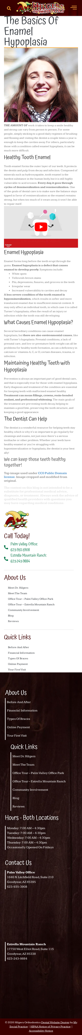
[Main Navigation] (73, 7)
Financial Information (21, 652)
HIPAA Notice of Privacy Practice (50, 1026)
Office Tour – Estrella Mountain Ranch (31, 604)
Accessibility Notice (41, 1030)
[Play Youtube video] (41, 227)
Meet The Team (17, 593)
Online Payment (18, 664)
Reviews (13, 621)
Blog (11, 615)
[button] (9, 8)
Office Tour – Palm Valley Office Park (30, 599)
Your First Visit (17, 669)
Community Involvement (23, 610)
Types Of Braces (18, 658)
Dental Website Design (55, 1022)
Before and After (18, 647)
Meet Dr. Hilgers (18, 587)
